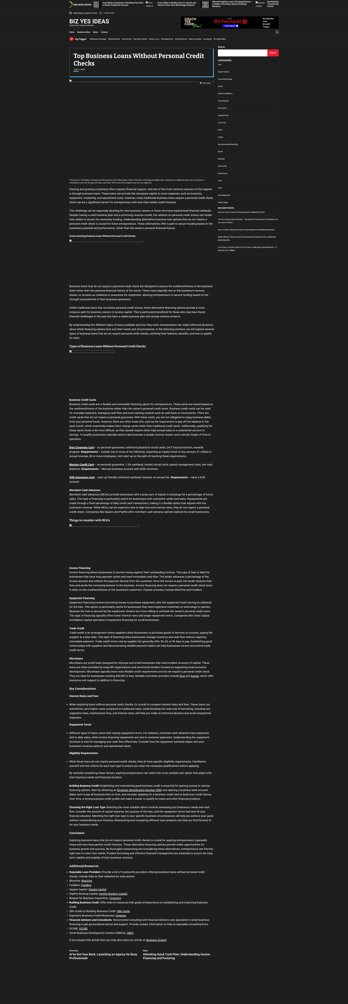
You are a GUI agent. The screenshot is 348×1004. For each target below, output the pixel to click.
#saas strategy (195, 39)
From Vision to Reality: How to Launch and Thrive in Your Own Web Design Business (132, 4)
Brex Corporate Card (81, 447)
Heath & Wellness (225, 94)
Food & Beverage (225, 79)
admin (76, 71)
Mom (220, 130)
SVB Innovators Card (81, 477)
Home (71, 32)
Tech (220, 181)
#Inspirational (181, 39)
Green (220, 86)
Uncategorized (224, 195)
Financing (115, 898)
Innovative (222, 108)
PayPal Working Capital (113, 893)
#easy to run (154, 39)
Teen (220, 188)
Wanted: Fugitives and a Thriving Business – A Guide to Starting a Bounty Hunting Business (188, 4)
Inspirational (223, 115)
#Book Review (114, 39)
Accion (195, 676)
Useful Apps (223, 202)
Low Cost (222, 123)
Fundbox (86, 885)
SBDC (130, 933)
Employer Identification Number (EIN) (139, 790)
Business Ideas (83, 32)
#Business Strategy (98, 39)
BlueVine (86, 880)
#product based (140, 39)
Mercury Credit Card (81, 464)
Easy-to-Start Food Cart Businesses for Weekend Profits (241, 212)
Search (221, 47)
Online (220, 137)
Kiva (182, 676)
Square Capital (97, 889)
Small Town (223, 173)
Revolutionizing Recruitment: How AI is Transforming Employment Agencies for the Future (243, 4)
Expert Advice (223, 72)
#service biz (127, 39)
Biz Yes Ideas (89, 21)
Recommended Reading (228, 144)
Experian (121, 915)
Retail (220, 152)
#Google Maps (219, 39)
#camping (207, 39)
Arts (219, 64)
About (95, 32)
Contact (104, 32)
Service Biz (222, 166)
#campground (167, 39)
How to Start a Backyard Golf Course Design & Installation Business (246, 230)
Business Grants (156, 940)
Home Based (223, 101)
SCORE (83, 928)
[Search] (277, 32)
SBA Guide (123, 911)
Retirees (221, 159)
